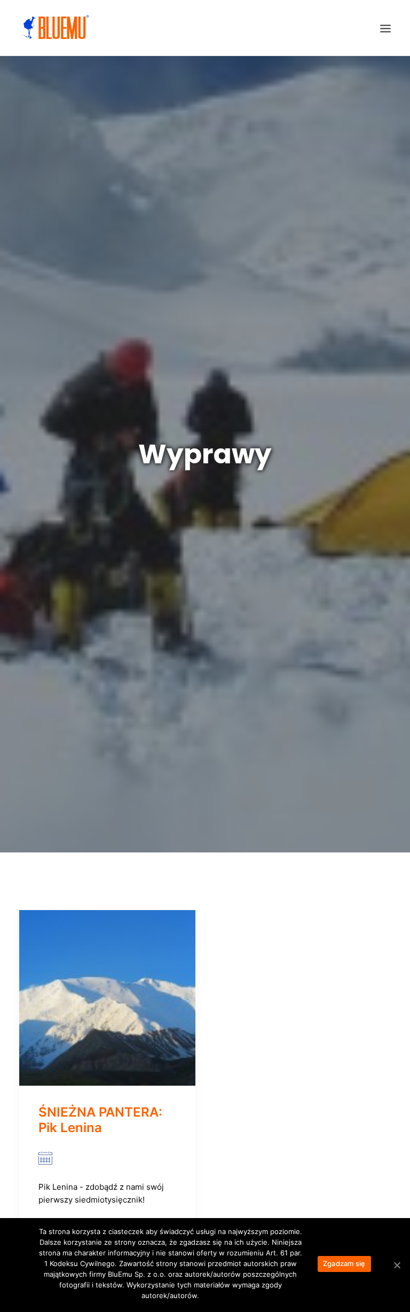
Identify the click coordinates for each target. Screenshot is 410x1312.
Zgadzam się (344, 1263)
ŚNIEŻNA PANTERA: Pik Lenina (100, 1119)
